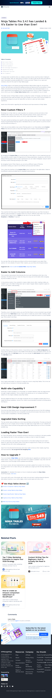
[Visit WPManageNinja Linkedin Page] (7, 686)
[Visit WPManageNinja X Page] (10, 686)
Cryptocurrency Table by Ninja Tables (12, 497)
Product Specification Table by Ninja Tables (14, 494)
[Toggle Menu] (49, 7)
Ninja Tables (4, 85)
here (29, 449)
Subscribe (44, 634)
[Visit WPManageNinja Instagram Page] (4, 686)
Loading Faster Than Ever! (8, 71)
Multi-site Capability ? (7, 65)
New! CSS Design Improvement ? (10, 67)
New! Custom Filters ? (7, 62)
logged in (17, 620)
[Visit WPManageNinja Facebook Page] (1, 686)
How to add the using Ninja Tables (23, 266)
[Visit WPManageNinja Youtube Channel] (12, 686)
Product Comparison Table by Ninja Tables (14, 486)
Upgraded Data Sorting (7, 69)
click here (13, 473)
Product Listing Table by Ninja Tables (12, 490)
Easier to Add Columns (7, 63)
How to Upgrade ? (6, 73)
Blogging (4, 17)
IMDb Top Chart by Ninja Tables (11, 501)
